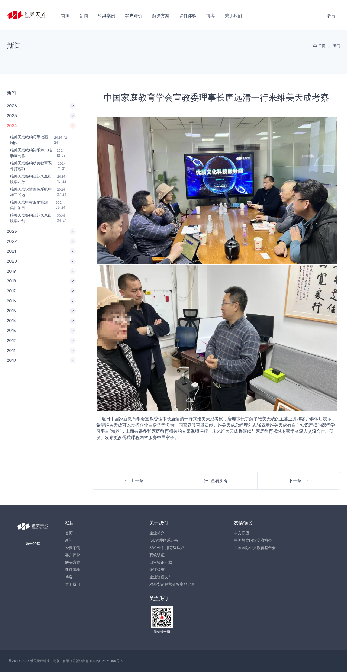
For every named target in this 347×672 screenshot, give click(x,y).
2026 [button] (12, 106)
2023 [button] (12, 231)
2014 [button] (11, 320)
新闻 (83, 15)
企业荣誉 (157, 569)
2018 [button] (11, 281)
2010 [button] (11, 360)
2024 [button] (12, 125)
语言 (331, 15)
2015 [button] (11, 310)
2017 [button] (11, 291)
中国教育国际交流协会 (253, 540)
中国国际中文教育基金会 (255, 547)
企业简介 (157, 533)
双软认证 (157, 555)
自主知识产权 (160, 562)
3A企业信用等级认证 (166, 547)
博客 (210, 15)
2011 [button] (11, 350)
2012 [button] (11, 340)
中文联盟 (241, 533)
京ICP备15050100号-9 (106, 661)
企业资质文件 (160, 577)
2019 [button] (11, 271)
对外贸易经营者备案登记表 (172, 584)
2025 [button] (12, 115)
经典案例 (106, 15)
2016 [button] (11, 301)
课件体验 (188, 15)
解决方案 (160, 15)
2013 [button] (11, 330)
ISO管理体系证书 (163, 540)
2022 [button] (12, 241)
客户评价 (133, 15)
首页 (65, 15)
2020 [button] (12, 261)
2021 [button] (11, 251)
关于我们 (233, 15)
